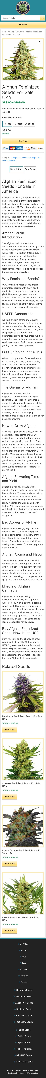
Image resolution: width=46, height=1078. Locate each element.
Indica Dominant (9, 160)
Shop (11, 32)
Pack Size (7, 117)
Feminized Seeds (24, 996)
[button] (40, 42)
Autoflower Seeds (24, 1003)
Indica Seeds (24, 1030)
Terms (24, 982)
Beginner (20, 32)
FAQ (24, 963)
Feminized (26, 157)
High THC (36, 157)
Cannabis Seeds (24, 990)
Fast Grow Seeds (24, 1022)
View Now (9, 729)
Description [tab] (16, 169)
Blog (24, 956)
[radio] (7, 124)
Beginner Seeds (24, 1009)
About (24, 950)
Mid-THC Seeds (24, 1055)
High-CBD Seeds (24, 1061)
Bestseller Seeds (24, 1015)
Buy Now (23, 141)
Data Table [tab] (30, 169)
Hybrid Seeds (24, 1042)
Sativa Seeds (24, 1036)
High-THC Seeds (24, 1049)
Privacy (24, 975)
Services (24, 944)
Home (4, 32)
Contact (24, 969)
